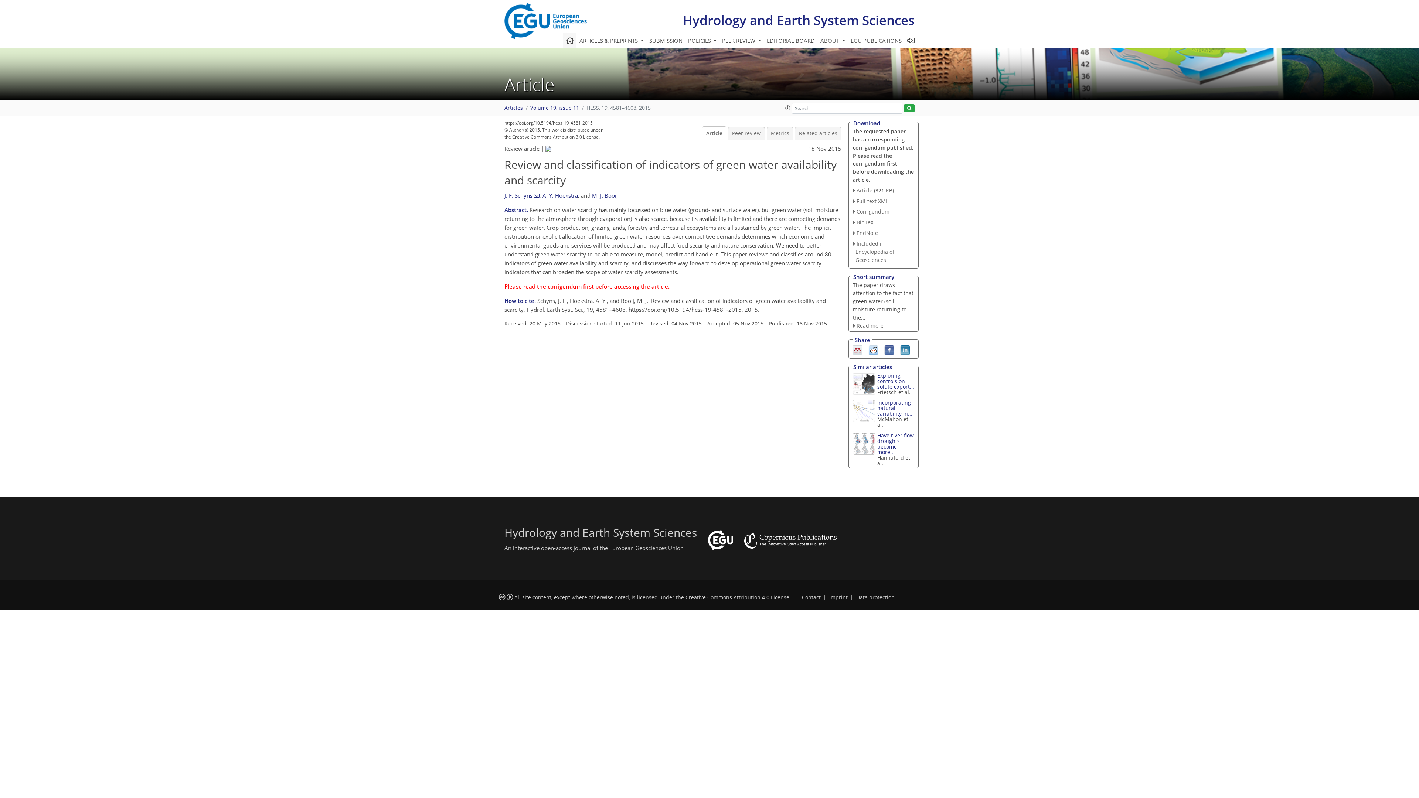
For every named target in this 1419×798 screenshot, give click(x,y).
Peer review (746, 133)
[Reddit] (873, 349)
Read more (870, 325)
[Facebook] (889, 349)
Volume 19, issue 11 (554, 108)
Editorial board (791, 40)
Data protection (875, 597)
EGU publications (876, 40)
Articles (513, 108)
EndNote (867, 232)
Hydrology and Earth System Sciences (799, 20)
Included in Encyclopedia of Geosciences (874, 251)
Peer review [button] (739, 40)
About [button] (830, 40)
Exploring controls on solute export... (895, 381)
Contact (811, 597)
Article (714, 133)
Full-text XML (872, 201)
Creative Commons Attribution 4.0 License (737, 597)
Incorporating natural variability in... (894, 408)
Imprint (838, 597)
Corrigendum (873, 211)
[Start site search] (909, 108)
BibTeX (865, 222)
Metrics (780, 133)
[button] (787, 108)
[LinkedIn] (905, 349)
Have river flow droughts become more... (895, 444)
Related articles (818, 133)
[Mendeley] (857, 349)
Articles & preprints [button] (609, 40)
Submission (666, 40)
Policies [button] (700, 40)
